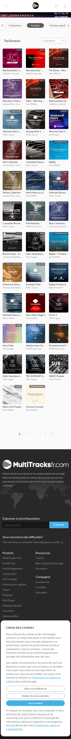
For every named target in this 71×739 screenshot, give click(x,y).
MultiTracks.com (34, 73)
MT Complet (9, 579)
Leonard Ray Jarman (12, 104)
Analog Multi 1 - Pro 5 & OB (35, 131)
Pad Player (8, 600)
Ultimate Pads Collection (12, 131)
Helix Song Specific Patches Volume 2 (35, 253)
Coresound (54, 134)
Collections (15, 25)
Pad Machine (32, 223)
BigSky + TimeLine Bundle (58, 253)
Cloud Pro (8, 610)
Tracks (6, 589)
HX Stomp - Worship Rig (58, 70)
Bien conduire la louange (49, 563)
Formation (41, 568)
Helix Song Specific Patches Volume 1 (12, 376)
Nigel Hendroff (56, 287)
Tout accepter (35, 703)
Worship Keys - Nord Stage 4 (35, 70)
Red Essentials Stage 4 (58, 100)
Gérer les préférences (35, 688)
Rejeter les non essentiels (35, 695)
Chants (40, 557)
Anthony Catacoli (11, 73)
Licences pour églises (14, 584)
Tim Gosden (31, 318)
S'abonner (58, 524)
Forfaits (35, 25)
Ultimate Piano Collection (12, 315)
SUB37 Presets (56, 376)
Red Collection (10, 162)
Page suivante (52, 433)
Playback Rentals (12, 605)
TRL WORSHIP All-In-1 (35, 376)
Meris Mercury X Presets (35, 192)
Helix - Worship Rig (35, 100)
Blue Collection (57, 223)
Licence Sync (9, 573)
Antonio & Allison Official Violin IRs (12, 284)
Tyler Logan (31, 257)
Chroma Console (34, 406)
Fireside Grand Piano (58, 345)
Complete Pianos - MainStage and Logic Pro (35, 162)
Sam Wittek (54, 73)
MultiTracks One (11, 557)
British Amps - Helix (12, 253)
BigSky (52, 162)
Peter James (9, 134)
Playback (7, 594)
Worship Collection (12, 100)
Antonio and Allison (12, 287)
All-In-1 (53, 315)
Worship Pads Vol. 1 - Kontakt (58, 131)
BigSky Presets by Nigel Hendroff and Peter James (58, 284)
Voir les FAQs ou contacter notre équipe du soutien (31, 542)
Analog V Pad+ (33, 284)
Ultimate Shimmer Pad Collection (58, 192)
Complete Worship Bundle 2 (12, 223)
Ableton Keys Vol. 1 (35, 345)
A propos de (42, 581)
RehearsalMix (10, 616)
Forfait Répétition (12, 568)
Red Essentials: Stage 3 (12, 70)
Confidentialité (14, 729)
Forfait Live (8, 563)
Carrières (41, 587)
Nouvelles (41, 592)
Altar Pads (8, 345)
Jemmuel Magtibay (12, 257)
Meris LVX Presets (12, 406)
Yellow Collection (12, 192)
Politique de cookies (46, 725)
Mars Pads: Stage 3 (35, 315)
